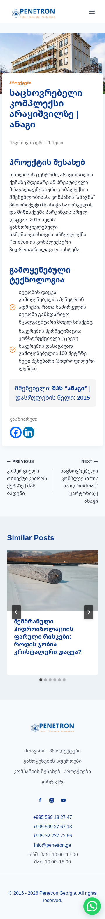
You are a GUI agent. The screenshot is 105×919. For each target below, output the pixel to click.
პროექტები (20, 83)
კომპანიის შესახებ (37, 771)
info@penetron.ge (52, 845)
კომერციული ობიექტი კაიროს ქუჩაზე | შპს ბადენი (27, 477)
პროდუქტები (65, 750)
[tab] (40, 679)
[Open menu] (92, 12)
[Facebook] (16, 432)
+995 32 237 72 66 (52, 835)
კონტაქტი (53, 781)
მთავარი (35, 750)
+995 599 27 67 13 (52, 826)
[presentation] (52, 580)
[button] (92, 906)
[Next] (88, 612)
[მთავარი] (52, 727)
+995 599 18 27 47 (52, 817)
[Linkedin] (28, 432)
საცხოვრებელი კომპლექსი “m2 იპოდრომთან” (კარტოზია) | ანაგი (79, 481)
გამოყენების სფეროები (52, 761)
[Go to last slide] (16, 612)
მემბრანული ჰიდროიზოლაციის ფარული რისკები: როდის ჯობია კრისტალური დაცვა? (48, 636)
